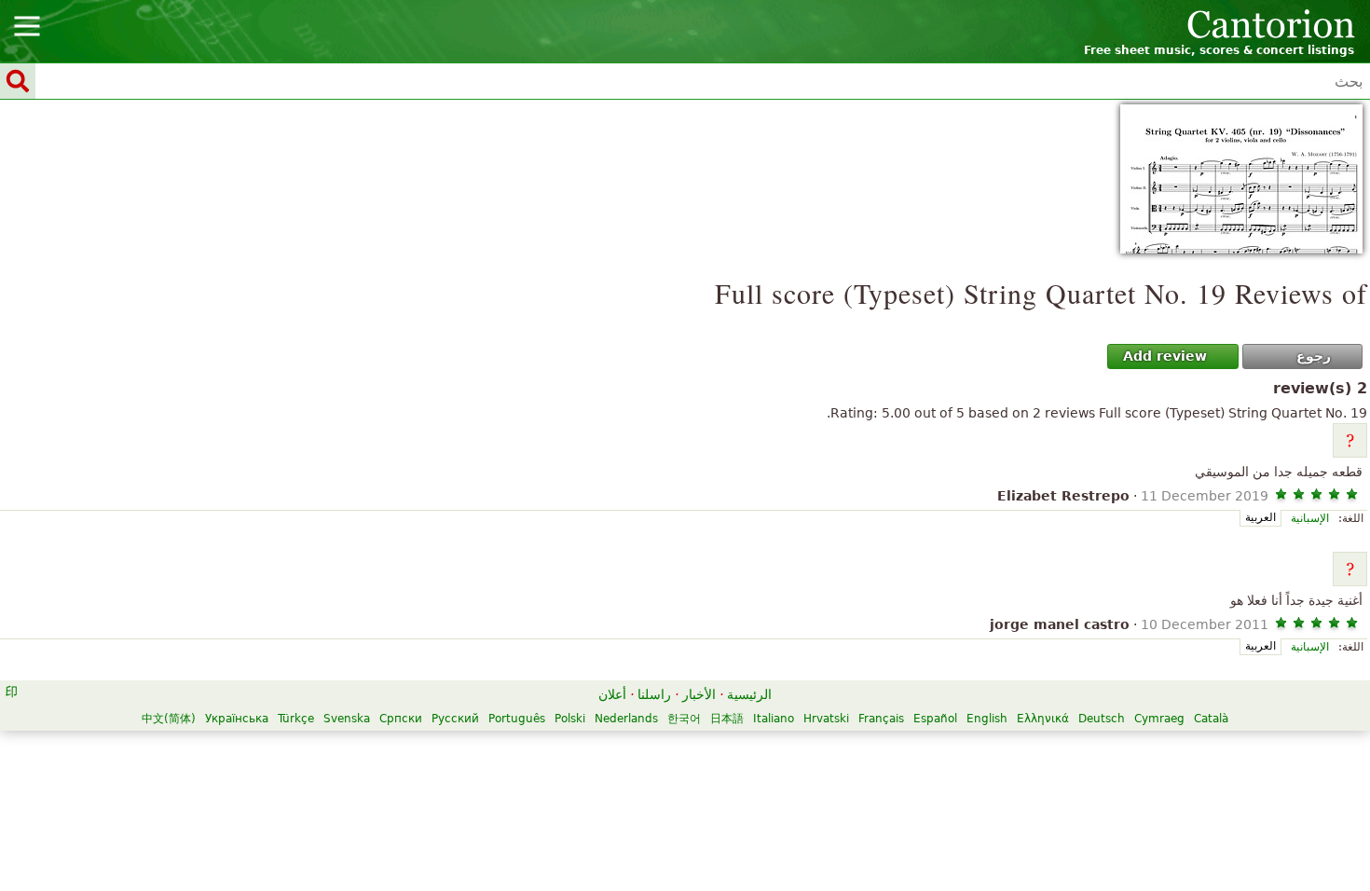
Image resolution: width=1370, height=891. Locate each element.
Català (1211, 718)
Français (881, 718)
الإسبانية (1310, 518)
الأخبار (699, 694)
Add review (1165, 356)
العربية (1260, 517)
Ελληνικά (1043, 718)
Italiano (773, 718)
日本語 (727, 718)
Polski (570, 718)
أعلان (612, 694)
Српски (400, 718)
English (986, 718)
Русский (455, 718)
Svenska (346, 718)
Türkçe (296, 718)
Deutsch (1101, 718)
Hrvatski (826, 718)
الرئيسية (749, 694)
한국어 (684, 718)
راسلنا (654, 694)
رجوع (1313, 356)
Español (935, 718)
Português (516, 718)
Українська (236, 718)
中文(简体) (169, 718)
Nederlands (626, 718)
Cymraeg (1159, 718)
